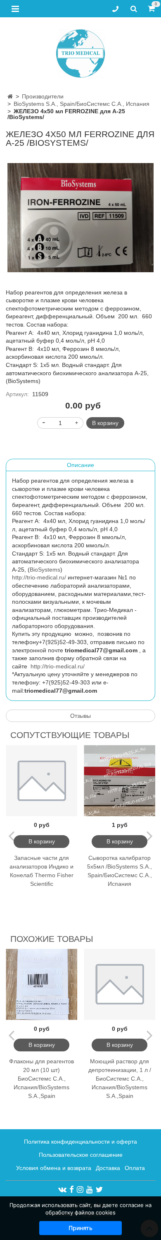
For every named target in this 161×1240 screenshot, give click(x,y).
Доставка (108, 1168)
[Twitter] (99, 1189)
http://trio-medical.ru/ (39, 577)
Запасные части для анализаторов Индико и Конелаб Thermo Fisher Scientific (41, 871)
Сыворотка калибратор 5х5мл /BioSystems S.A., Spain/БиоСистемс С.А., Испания (119, 871)
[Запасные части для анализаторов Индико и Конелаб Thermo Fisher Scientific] (41, 780)
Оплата (135, 1168)
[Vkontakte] (62, 1189)
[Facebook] (71, 1189)
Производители (43, 96)
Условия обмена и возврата (53, 1168)
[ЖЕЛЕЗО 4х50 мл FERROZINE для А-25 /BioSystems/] (80, 218)
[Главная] (10, 96)
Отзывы (80, 715)
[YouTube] (89, 1189)
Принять (80, 1227)
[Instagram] (80, 1189)
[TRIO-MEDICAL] (80, 51)
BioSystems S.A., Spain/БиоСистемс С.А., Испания (81, 103)
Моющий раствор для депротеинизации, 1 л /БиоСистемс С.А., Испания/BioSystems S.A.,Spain (119, 1078)
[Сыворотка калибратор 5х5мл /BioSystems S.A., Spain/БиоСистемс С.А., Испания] (119, 780)
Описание (80, 465)
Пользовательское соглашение (81, 1154)
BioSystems (45, 569)
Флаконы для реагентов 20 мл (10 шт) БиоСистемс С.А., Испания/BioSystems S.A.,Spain (41, 1078)
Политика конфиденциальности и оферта (80, 1141)
